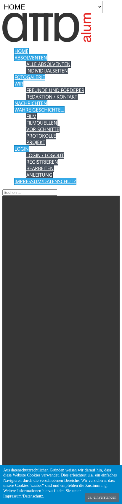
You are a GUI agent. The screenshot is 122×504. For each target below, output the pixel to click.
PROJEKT (35, 142)
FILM (31, 116)
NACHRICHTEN (31, 103)
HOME (21, 51)
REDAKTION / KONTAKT (51, 97)
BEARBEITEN (40, 168)
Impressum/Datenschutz (23, 496)
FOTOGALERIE (30, 77)
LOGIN (22, 149)
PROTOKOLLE (41, 136)
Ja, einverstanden (102, 497)
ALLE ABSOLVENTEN (48, 64)
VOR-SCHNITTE (42, 129)
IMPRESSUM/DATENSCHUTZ (45, 181)
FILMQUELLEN (41, 123)
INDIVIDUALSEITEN (47, 70)
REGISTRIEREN (42, 162)
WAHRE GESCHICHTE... (39, 110)
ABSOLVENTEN (31, 57)
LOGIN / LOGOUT (45, 155)
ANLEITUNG (39, 175)
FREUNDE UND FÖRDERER (55, 90)
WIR (19, 83)
